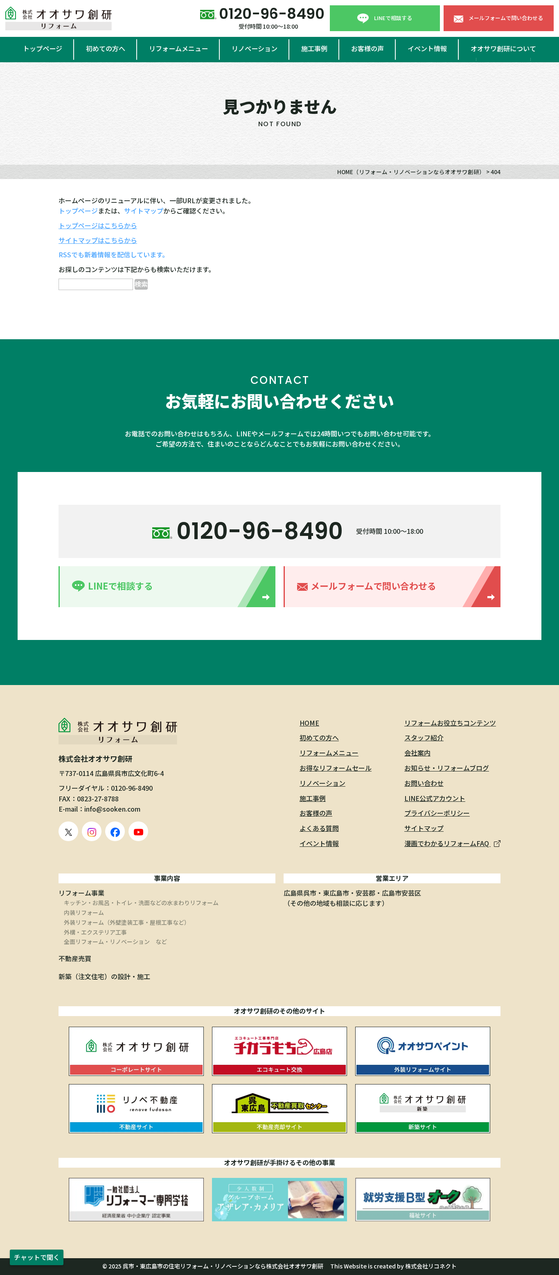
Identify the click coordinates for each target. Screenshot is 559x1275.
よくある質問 (319, 828)
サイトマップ (143, 211)
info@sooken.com (112, 809)
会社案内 (417, 753)
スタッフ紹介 (424, 737)
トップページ (42, 48)
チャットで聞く (37, 1257)
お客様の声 (367, 48)
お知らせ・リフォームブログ (446, 768)
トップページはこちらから (98, 225)
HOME (309, 723)
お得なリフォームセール (336, 768)
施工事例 (314, 48)
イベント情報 (427, 48)
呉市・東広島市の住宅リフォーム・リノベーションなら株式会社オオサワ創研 (223, 1266)
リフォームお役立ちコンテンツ (450, 723)
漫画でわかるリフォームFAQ (447, 843)
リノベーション (254, 48)
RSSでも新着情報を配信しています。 (114, 254)
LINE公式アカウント (434, 798)
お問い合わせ (424, 783)
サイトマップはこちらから (98, 240)
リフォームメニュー (178, 48)
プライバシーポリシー (437, 813)
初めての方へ (105, 48)
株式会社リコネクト (431, 1266)
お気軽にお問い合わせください (279, 401)
